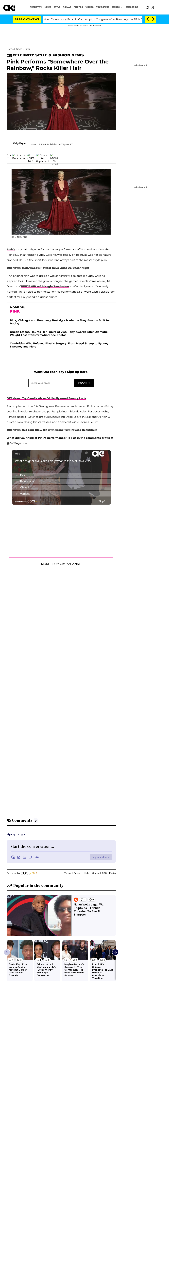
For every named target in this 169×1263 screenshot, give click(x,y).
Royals (67, 7)
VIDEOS (89, 7)
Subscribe (132, 7)
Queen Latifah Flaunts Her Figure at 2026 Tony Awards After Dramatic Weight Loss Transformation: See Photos (58, 333)
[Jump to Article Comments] (9, 156)
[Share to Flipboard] (42, 156)
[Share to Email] (54, 156)
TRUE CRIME (102, 7)
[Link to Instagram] (147, 7)
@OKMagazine (17, 443)
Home (10, 48)
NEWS (48, 7)
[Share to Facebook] (18, 156)
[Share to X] (30, 156)
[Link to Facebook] (142, 7)
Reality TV (36, 7)
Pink (27, 48)
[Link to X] (153, 7)
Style (57, 7)
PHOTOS (78, 7)
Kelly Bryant (20, 143)
